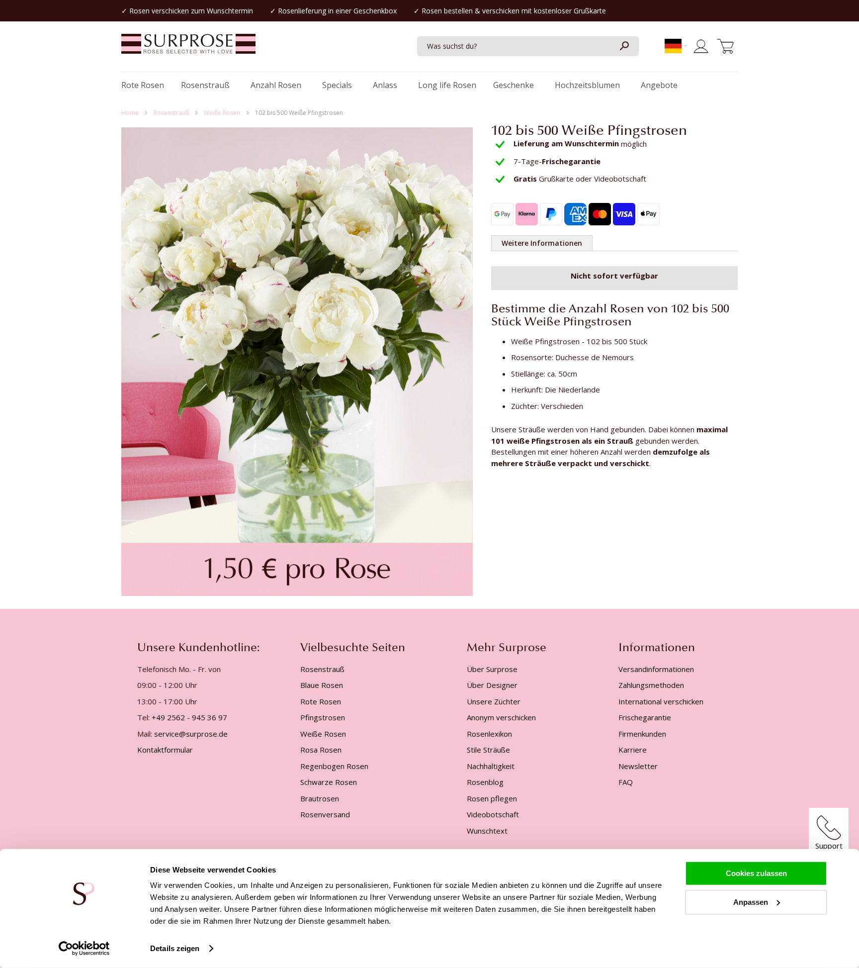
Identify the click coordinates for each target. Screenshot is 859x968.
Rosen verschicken (159, 10)
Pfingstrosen (322, 717)
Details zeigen (174, 948)
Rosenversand (325, 814)
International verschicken (660, 701)
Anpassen (750, 901)
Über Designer (492, 685)
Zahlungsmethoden (651, 685)
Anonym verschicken (501, 717)
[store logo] (188, 48)
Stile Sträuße (488, 750)
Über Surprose (492, 669)
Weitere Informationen (542, 243)
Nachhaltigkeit (491, 766)
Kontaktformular (165, 750)
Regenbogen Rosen (334, 766)
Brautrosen (319, 798)
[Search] (624, 46)
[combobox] (528, 46)
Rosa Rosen (321, 750)
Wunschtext (487, 831)
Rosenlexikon (489, 734)
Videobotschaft (493, 814)
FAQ (625, 782)
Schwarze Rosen (328, 782)
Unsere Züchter (493, 701)
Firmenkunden (642, 734)
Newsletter (638, 766)
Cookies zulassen (756, 873)
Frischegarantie (644, 717)
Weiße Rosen (223, 112)
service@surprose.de (191, 734)
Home (130, 112)
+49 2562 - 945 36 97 (189, 717)
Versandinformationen (656, 669)
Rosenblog (485, 782)
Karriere (632, 750)
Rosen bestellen (447, 10)
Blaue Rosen (321, 685)
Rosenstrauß (172, 112)
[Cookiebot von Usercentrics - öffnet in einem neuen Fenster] (84, 948)
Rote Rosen (320, 701)
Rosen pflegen (492, 798)
